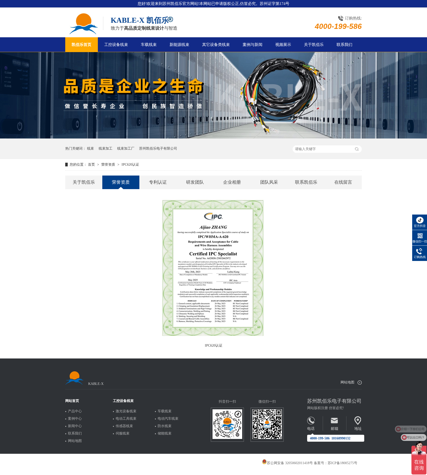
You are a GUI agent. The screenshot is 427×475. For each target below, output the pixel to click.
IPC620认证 (130, 164)
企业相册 (232, 182)
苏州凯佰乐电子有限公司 (158, 148)
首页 (92, 164)
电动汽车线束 (168, 418)
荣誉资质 (108, 164)
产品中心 (75, 411)
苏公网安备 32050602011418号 (290, 463)
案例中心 (75, 418)
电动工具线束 (126, 418)
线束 (90, 148)
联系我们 (344, 44)
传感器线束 (124, 426)
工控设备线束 (116, 44)
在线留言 (343, 182)
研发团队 (195, 182)
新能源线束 (179, 44)
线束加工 (105, 148)
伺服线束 (122, 433)
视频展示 (283, 44)
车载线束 (149, 44)
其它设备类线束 (216, 44)
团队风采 (269, 182)
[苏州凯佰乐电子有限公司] (83, 23)
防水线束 (164, 426)
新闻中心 (75, 426)
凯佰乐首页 (81, 44)
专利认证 (158, 182)
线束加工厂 (125, 148)
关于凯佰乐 (314, 44)
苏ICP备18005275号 (342, 463)
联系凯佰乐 (306, 182)
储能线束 (164, 433)
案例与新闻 (252, 44)
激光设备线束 (126, 411)
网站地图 (347, 382)
